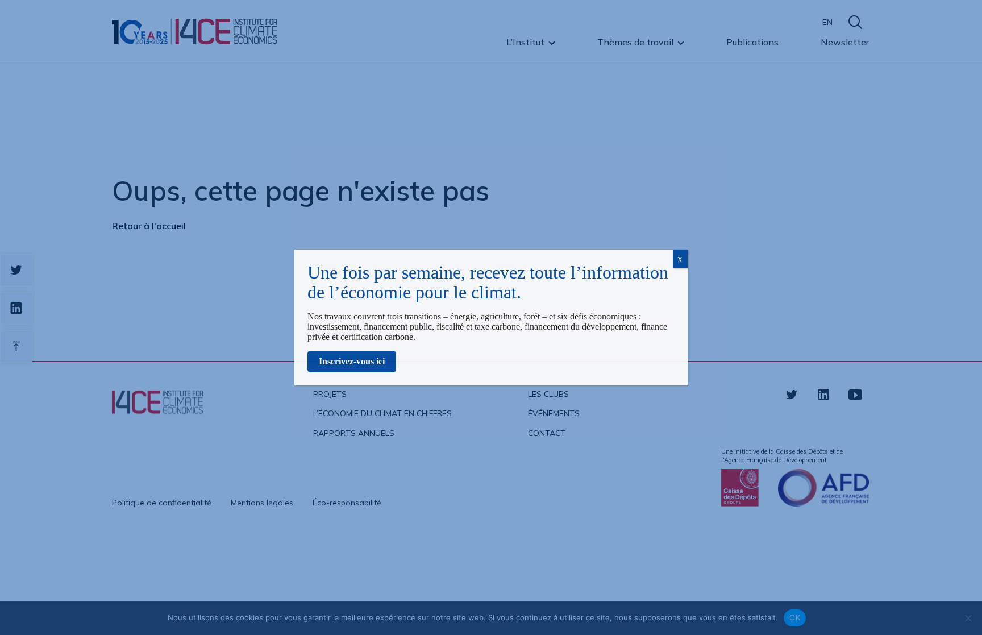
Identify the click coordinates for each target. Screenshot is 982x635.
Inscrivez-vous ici (352, 361)
